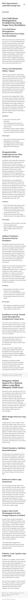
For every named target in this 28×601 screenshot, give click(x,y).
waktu (17, 594)
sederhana (16, 375)
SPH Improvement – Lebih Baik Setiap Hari (11, 4)
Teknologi (16, 374)
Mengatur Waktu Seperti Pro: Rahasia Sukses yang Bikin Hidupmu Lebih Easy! (12, 384)
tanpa (20, 375)
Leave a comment (7, 595)
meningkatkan (5, 375)
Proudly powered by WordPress (9, 599)
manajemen (7, 594)
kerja (21, 374)
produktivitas (11, 375)
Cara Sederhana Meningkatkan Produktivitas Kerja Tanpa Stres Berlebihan (13, 21)
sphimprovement (6, 548)
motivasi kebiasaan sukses (16, 593)
